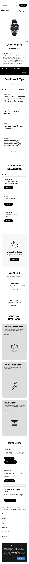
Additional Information (12, 73)
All (11, 84)
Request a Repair (10, 500)
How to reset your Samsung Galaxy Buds (13, 60)
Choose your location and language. (9, 1)
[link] (26, 42)
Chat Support (9, 458)
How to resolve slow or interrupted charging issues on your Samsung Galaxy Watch (14, 62)
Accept (21, 558)
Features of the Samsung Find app (11, 58)
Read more (6, 334)
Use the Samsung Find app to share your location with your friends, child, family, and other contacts (14, 56)
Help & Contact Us (10, 462)
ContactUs (24, 73)
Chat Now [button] (8, 480)
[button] (14, 98)
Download (8, 187)
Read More (13, 290)
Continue (23, 5)
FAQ (16, 84)
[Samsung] (5, 10)
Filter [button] (5, 89)
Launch (13, 259)
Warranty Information (14, 48)
